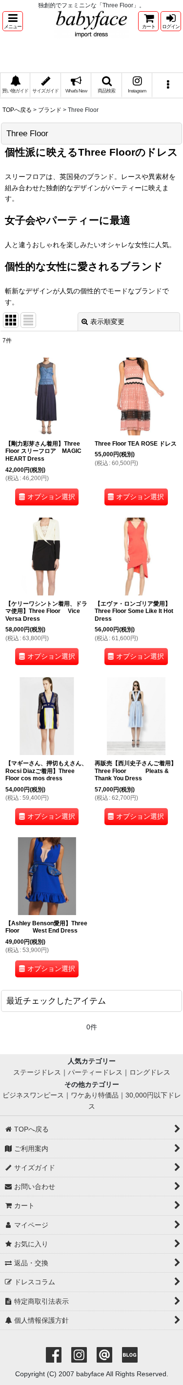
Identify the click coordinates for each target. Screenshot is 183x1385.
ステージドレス (37, 1072)
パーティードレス (95, 1072)
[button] (12, 21)
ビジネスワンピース (33, 1095)
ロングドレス (149, 1072)
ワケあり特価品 (95, 1095)
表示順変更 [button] (107, 321)
